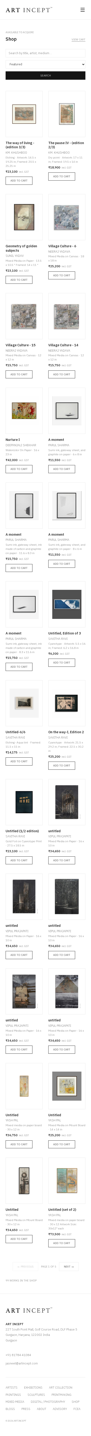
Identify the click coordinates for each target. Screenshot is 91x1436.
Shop (75, 1401)
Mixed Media (15, 1401)
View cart (78, 39)
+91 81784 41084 (18, 1355)
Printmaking (61, 1394)
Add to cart (19, 180)
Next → (69, 1266)
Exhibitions (33, 1387)
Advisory (60, 1409)
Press (25, 1409)
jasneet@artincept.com (22, 1363)
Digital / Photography (48, 1401)
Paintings (13, 1394)
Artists (12, 1387)
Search (45, 75)
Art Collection (60, 1387)
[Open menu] (82, 10)
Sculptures (36, 1394)
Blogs (10, 1409)
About (41, 1409)
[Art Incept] (29, 10)
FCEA (77, 1409)
